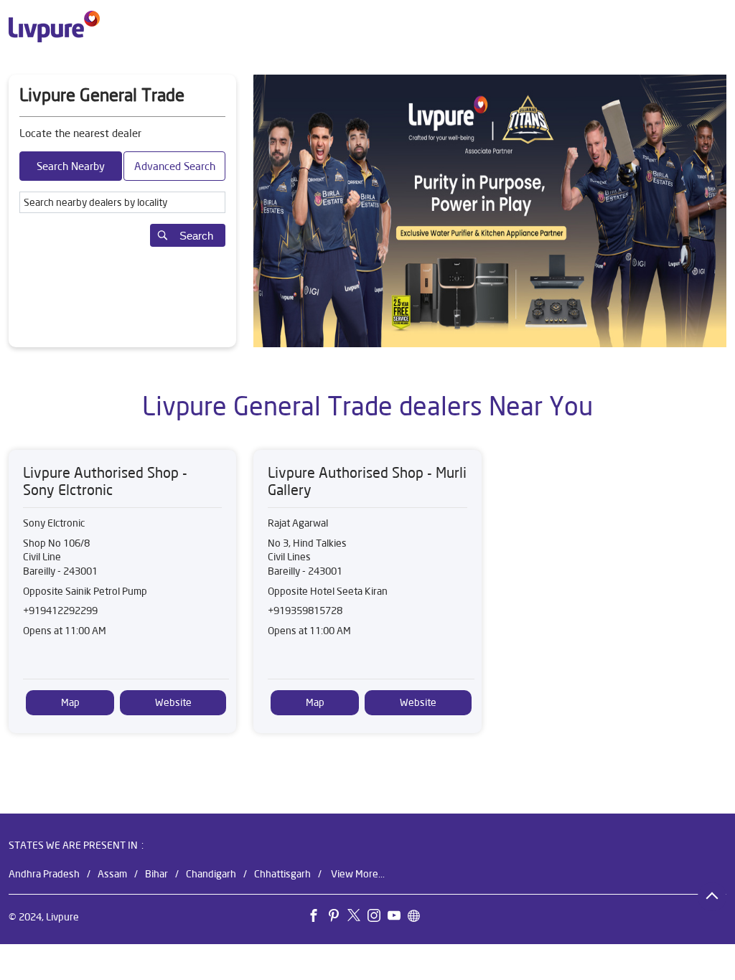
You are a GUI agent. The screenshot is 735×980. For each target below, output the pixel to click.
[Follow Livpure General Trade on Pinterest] (337, 918)
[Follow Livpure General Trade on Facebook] (317, 918)
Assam (112, 873)
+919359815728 (305, 610)
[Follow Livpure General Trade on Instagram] (378, 918)
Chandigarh (211, 873)
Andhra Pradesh (44, 873)
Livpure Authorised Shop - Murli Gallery (367, 481)
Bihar (156, 873)
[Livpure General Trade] (54, 26)
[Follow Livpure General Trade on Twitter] (357, 918)
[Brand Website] (418, 918)
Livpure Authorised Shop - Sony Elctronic (105, 481)
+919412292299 (60, 610)
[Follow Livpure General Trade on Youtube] (398, 918)
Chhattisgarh (282, 873)
